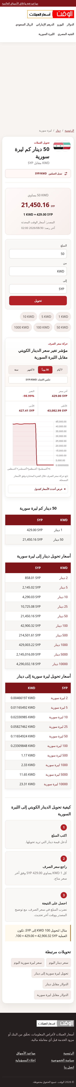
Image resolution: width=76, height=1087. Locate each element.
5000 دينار (61, 654)
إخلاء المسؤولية (25, 1060)
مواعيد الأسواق (25, 1053)
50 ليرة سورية (58, 736)
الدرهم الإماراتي (45, 24)
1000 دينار (61, 645)
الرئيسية (69, 130)
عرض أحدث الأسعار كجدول (48, 489)
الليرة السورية (47, 34)
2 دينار (63, 578)
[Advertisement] (38, 83)
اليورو (60, 24)
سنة (16, 369)
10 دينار (63, 597)
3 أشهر (30, 369)
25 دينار (63, 606)
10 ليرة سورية (58, 717)
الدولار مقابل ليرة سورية (52, 995)
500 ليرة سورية (57, 755)
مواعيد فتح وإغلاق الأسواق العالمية (20, 3)
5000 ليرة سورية (57, 774)
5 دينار (63, 587)
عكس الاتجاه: (38, 379)
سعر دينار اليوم (58, 962)
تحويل (38, 300)
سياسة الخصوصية (62, 1060)
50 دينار (63, 616)
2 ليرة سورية (59, 698)
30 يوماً (45, 369)
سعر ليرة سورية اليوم (28, 962)
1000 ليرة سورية (57, 765)
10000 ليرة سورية (56, 784)
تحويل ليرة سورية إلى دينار (51, 973)
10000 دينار (60, 664)
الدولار (70, 24)
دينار (58, 130)
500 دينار (62, 635)
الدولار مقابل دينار (56, 984)
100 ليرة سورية (57, 746)
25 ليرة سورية (58, 726)
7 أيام (59, 369)
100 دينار (62, 625)
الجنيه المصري (66, 34)
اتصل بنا (69, 1067)
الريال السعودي (24, 24)
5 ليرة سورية (59, 707)
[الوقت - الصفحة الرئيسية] (50, 14)
